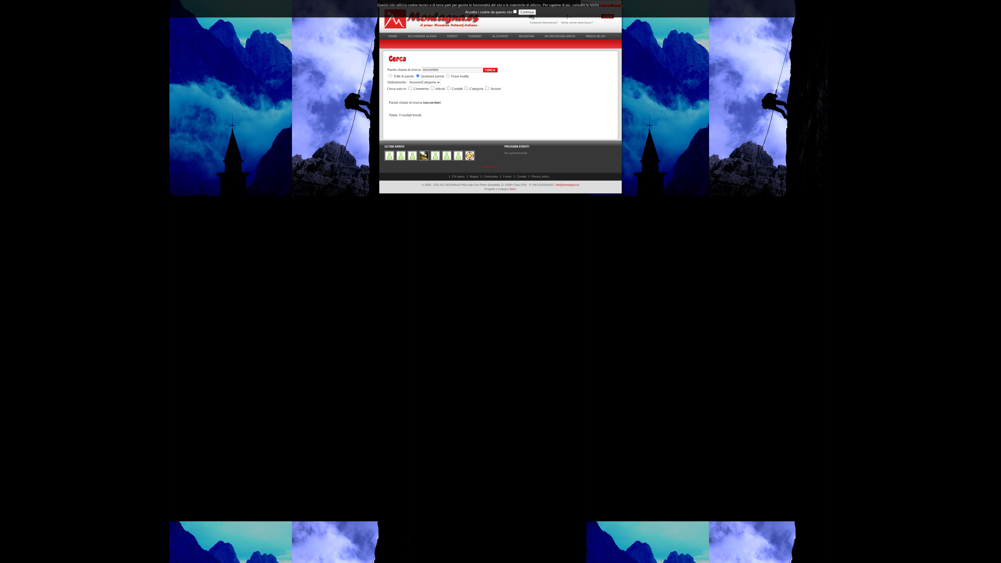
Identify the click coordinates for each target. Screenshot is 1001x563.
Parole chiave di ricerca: (404, 70)
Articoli (440, 89)
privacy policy (611, 5)
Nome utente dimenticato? (577, 22)
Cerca (490, 70)
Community (491, 176)
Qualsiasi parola (432, 76)
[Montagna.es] (434, 18)
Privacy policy (540, 176)
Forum (507, 176)
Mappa (474, 176)
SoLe (512, 189)
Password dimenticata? (544, 22)
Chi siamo (458, 176)
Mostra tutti (490, 166)
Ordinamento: (397, 82)
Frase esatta (460, 76)
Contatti (457, 89)
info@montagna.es (567, 184)
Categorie (476, 89)
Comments (421, 89)
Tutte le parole (404, 76)
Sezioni (495, 89)
